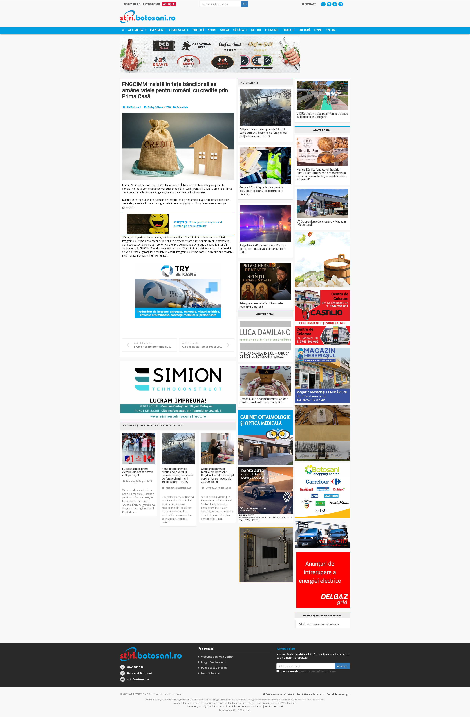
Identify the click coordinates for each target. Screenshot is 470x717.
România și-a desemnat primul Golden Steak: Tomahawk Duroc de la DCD (264, 400)
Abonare (342, 666)
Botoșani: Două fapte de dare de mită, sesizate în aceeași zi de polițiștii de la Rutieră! (261, 191)
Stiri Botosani (133, 107)
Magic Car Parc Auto (214, 662)
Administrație (179, 30)
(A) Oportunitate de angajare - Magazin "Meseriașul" (321, 223)
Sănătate (240, 30)
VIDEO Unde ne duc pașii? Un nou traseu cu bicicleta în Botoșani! (322, 115)
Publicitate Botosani (214, 667)
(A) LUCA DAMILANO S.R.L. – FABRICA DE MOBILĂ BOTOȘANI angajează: (264, 355)
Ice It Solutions (210, 673)
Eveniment (157, 30)
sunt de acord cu (307, 671)
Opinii (318, 30)
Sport (212, 30)
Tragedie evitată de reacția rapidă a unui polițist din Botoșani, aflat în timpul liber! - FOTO (263, 248)
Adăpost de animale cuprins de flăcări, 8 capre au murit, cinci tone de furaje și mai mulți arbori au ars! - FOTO (177, 475)
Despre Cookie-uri (252, 706)
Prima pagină (273, 694)
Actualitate (182, 107)
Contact (289, 694)
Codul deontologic (338, 694)
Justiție (256, 30)
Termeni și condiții (197, 706)
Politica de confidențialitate (318, 671)
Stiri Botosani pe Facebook (319, 624)
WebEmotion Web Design (217, 656)
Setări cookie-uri (274, 706)
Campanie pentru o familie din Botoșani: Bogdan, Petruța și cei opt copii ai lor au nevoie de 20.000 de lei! (217, 475)
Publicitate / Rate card (310, 694)
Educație (289, 30)
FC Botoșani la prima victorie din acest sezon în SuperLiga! (137, 472)
